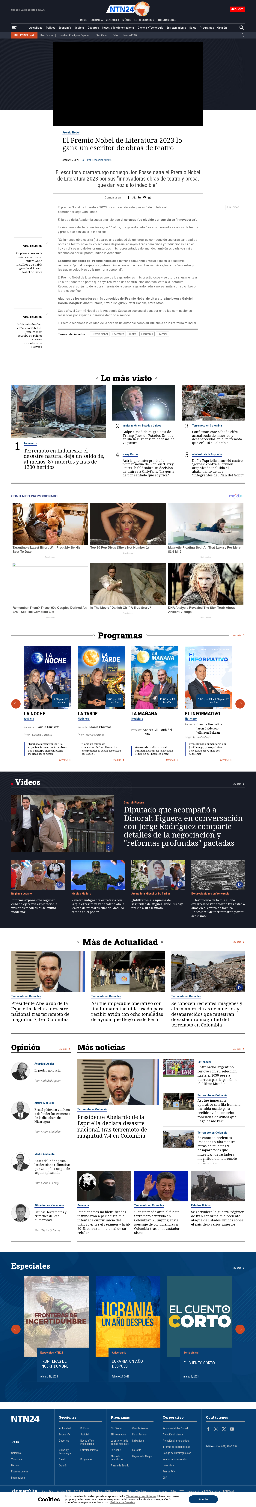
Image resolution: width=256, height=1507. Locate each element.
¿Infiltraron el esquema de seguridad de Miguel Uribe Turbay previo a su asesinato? (157, 904)
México (15, 1465)
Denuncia (83, 1205)
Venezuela (16, 1459)
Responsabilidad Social (175, 1428)
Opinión (222, 27)
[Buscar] (241, 27)
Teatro (132, 334)
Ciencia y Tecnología (150, 27)
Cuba (115, 35)
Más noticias (101, 1047)
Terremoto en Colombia (207, 425)
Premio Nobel (70, 132)
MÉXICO (126, 20)
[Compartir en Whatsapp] (149, 197)
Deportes (93, 27)
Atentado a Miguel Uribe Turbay (150, 893)
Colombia (16, 1453)
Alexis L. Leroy (49, 1183)
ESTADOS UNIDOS (144, 20)
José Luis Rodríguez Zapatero (74, 35)
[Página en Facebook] (208, 1429)
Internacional (18, 1477)
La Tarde (88, 714)
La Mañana (144, 714)
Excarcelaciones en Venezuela (210, 893)
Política (50, 27)
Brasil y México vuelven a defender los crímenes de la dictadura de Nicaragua (52, 1115)
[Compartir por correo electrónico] (144, 197)
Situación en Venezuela (49, 1205)
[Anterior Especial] (16, 1329)
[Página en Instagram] (216, 1429)
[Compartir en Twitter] (133, 197)
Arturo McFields (44, 1103)
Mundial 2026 (131, 35)
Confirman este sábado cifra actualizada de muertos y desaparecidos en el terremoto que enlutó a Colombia (217, 437)
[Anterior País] (243, 33)
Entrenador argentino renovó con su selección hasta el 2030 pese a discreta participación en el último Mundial (218, 1075)
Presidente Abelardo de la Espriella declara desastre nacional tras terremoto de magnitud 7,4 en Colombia (40, 1011)
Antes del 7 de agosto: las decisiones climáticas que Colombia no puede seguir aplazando (52, 1167)
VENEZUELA (112, 20)
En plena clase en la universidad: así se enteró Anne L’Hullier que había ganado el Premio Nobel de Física (29, 263)
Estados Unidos (201, 1205)
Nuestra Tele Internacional (118, 27)
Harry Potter (130, 454)
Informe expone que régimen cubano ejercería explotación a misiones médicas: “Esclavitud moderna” (34, 906)
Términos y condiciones (141, 1496)
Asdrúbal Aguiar (44, 1063)
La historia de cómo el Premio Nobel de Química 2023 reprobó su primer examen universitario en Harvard (29, 336)
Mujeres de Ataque (142, 1456)
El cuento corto (199, 1362)
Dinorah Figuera (134, 802)
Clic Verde (116, 1428)
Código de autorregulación (177, 1453)
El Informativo (202, 714)
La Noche (34, 714)
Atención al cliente (173, 1434)
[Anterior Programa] (16, 704)
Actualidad (36, 27)
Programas (207, 27)
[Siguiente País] (243, 36)
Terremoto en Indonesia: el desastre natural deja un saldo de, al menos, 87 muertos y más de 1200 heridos (64, 459)
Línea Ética (168, 1465)
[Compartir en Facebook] (128, 197)
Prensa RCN (169, 1471)
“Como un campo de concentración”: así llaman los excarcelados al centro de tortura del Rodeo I (101, 748)
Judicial (79, 27)
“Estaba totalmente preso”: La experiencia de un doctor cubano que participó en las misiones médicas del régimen (47, 748)
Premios (163, 334)
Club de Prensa (140, 1428)
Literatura (118, 334)
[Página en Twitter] (224, 1429)
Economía (64, 27)
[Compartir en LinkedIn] (139, 197)
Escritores (147, 334)
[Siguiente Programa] (240, 704)
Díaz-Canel (101, 35)
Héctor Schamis (50, 1230)
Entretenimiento (176, 27)
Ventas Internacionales (175, 1459)
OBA (165, 1477)
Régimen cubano (21, 893)
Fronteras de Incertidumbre (54, 1364)
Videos (27, 782)
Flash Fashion (139, 1434)
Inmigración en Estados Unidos (142, 425)
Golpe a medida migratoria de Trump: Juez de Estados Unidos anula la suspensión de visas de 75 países (148, 437)
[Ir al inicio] (30, 1424)
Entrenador (204, 1062)
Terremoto (30, 443)
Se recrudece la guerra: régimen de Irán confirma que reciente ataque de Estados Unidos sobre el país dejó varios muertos (217, 1218)
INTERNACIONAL (166, 20)
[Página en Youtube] (232, 1429)
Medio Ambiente (44, 1154)
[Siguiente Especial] (240, 1329)
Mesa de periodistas (117, 1458)
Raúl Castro (46, 35)
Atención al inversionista (176, 1440)
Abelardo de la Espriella (207, 454)
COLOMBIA (97, 20)
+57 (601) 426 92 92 (226, 1446)
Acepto (203, 1499)
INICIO (83, 20)
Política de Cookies (122, 1502)
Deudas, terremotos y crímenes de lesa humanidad (50, 1216)
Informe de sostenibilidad (176, 1446)
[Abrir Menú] (14, 27)
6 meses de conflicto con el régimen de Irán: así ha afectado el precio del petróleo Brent (154, 751)
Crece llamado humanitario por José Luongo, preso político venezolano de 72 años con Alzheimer (207, 748)
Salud (192, 27)
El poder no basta (47, 1070)
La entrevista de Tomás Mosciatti (120, 1442)
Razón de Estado (120, 1465)
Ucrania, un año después (127, 1364)
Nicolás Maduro (81, 893)
